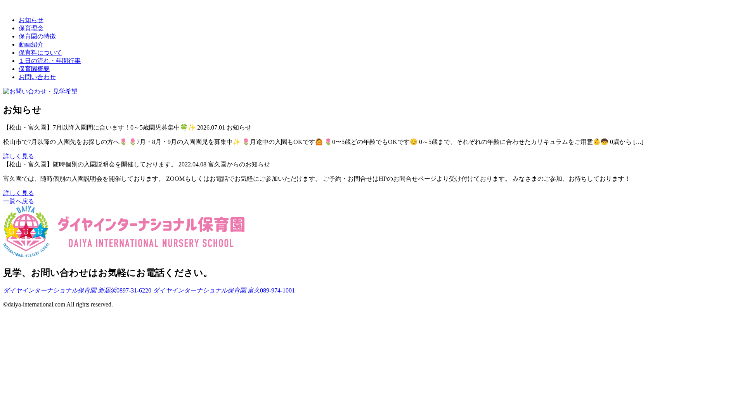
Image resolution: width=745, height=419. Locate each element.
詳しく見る (18, 156)
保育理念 (31, 28)
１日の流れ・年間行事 (50, 60)
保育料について (40, 52)
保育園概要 (34, 69)
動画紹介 (31, 44)
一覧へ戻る (18, 201)
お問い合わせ (37, 77)
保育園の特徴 (37, 36)
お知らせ (31, 20)
